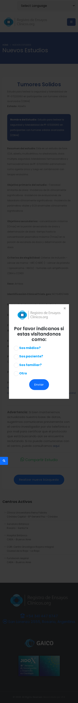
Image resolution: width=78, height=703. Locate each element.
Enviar (39, 385)
